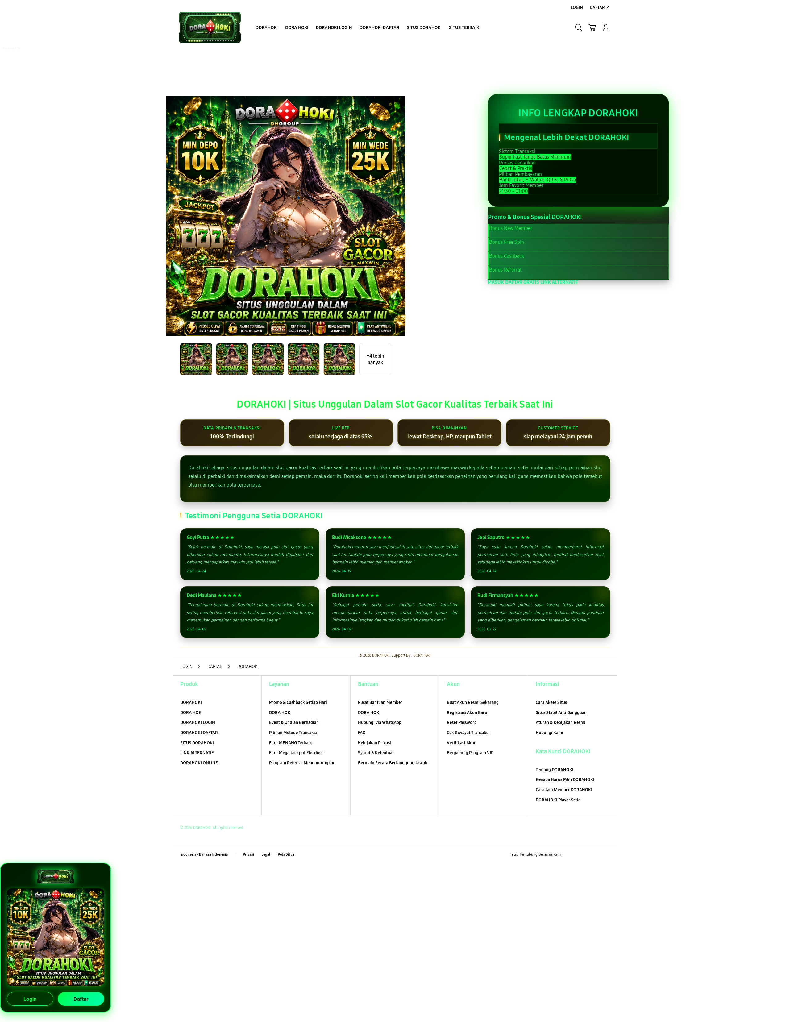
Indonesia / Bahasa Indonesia (204, 854)
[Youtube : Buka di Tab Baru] (606, 854)
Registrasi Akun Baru (467, 712)
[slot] (210, 27)
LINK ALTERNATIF (559, 282)
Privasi (248, 854)
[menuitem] (266, 28)
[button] (592, 27)
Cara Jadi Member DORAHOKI (564, 789)
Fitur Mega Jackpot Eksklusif (296, 752)
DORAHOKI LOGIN (197, 722)
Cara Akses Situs (551, 702)
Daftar (81, 1000)
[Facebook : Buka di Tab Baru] (570, 854)
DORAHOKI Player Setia (558, 800)
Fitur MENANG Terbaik (290, 743)
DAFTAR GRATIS (522, 282)
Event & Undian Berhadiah (294, 722)
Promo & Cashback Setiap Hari (298, 702)
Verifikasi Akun (461, 743)
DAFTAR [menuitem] (597, 7)
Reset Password (462, 722)
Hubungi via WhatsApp (379, 722)
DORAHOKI (191, 702)
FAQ (362, 732)
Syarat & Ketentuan (376, 752)
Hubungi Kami (549, 732)
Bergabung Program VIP (470, 752)
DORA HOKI (191, 712)
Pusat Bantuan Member (380, 702)
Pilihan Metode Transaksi (293, 732)
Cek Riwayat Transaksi (468, 732)
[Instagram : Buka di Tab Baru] (594, 854)
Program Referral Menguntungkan (302, 763)
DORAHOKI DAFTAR (199, 732)
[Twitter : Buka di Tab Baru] (582, 854)
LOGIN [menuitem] (577, 7)
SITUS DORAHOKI (197, 743)
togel (6, 54)
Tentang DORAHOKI (554, 769)
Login (30, 1000)
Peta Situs (286, 854)
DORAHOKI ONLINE (199, 763)
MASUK (496, 282)
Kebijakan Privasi (374, 743)
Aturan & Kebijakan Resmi (560, 722)
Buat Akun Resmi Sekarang (473, 702)
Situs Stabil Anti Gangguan (561, 712)
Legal (265, 854)
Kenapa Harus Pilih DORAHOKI (565, 779)
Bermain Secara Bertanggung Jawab (392, 763)
